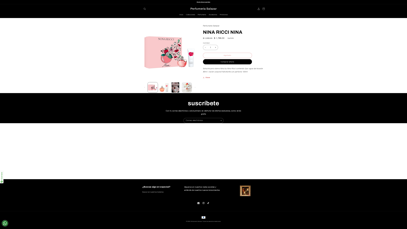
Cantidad (206, 43)
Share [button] (208, 77)
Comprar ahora (227, 62)
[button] (144, 8)
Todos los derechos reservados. (212, 221)
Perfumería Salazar (196, 221)
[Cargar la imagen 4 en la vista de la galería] (187, 87)
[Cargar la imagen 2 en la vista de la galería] (164, 87)
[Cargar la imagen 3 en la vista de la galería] (175, 87)
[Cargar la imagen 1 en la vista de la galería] (153, 87)
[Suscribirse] (221, 120)
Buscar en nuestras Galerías (153, 192)
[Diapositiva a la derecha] (195, 87)
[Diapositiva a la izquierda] (144, 87)
